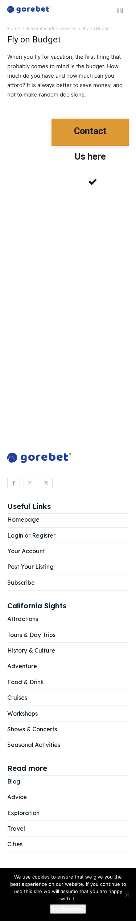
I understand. (68, 909)
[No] (127, 894)
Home (13, 28)
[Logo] (29, 10)
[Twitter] (46, 483)
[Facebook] (13, 483)
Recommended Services (51, 28)
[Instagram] (30, 483)
